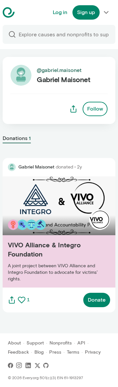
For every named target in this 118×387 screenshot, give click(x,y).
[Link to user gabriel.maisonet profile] (12, 167)
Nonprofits (60, 343)
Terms (73, 352)
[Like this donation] (21, 300)
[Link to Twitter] (37, 365)
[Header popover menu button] (106, 12)
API (81, 343)
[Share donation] (12, 300)
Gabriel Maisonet (36, 167)
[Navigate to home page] (25, 12)
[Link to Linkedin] (28, 365)
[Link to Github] (46, 365)
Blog (39, 352)
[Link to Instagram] (19, 365)
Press (55, 352)
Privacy (93, 352)
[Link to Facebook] (10, 365)
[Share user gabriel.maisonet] (73, 109)
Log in (60, 12)
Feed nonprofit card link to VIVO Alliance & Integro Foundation (54, 232)
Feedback (18, 352)
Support (35, 343)
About (14, 343)
